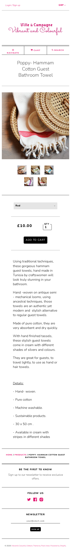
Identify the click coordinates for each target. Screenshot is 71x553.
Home (9, 455)
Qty (46, 223)
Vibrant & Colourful (18, 546)
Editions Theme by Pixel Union (38, 546)
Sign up (16, 5)
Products (20, 455)
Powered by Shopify (58, 546)
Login (8, 5)
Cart (36, 50)
